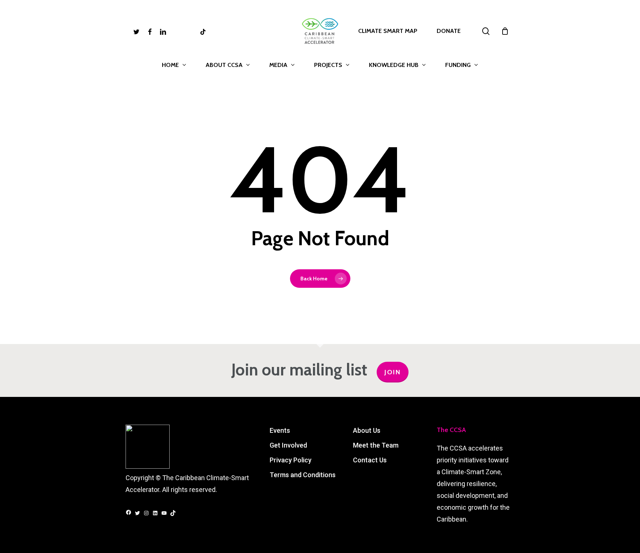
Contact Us (370, 460)
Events (280, 430)
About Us (366, 430)
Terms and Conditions (303, 475)
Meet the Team (376, 445)
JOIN (392, 372)
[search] (485, 31)
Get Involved (288, 445)
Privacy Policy (290, 460)
